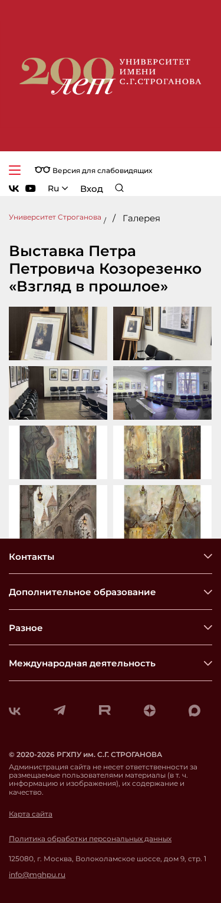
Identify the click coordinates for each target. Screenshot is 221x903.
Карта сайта (30, 814)
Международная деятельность (82, 663)
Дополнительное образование (82, 591)
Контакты (31, 556)
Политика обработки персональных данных (90, 839)
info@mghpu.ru (37, 875)
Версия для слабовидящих (101, 170)
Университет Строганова (55, 217)
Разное (26, 627)
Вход (91, 188)
